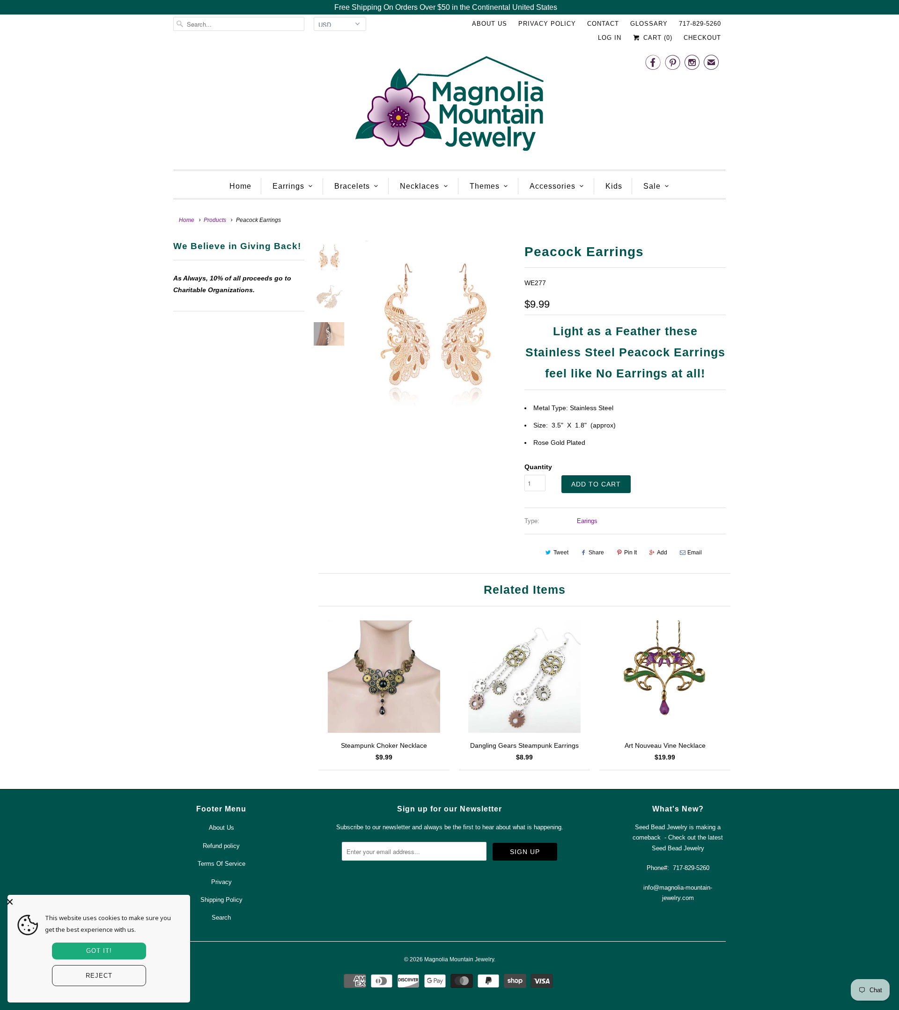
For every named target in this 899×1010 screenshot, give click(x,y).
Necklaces (419, 186)
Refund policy (221, 845)
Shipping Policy (221, 899)
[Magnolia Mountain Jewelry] (449, 106)
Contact (603, 23)
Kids (613, 186)
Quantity (538, 467)
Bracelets (352, 186)
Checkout (702, 37)
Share (596, 552)
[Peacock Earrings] (434, 327)
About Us (489, 23)
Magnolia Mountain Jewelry (459, 959)
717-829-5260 (700, 23)
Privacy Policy (547, 23)
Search (221, 917)
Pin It (630, 552)
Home (240, 186)
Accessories (552, 186)
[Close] (96, 902)
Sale (652, 186)
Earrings (288, 186)
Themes (485, 186)
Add (662, 552)
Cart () (656, 37)
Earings (587, 520)
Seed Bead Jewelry (678, 848)
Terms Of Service (221, 863)
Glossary (649, 23)
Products (215, 220)
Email (694, 552)
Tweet (560, 552)
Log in (609, 37)
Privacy (221, 881)
